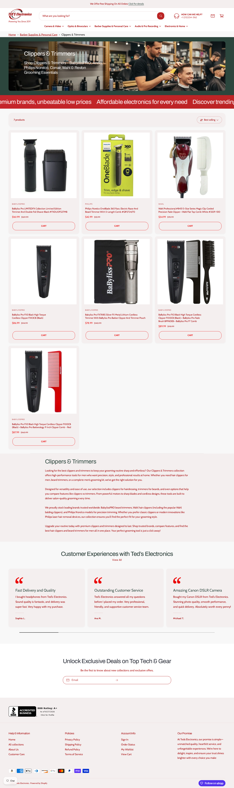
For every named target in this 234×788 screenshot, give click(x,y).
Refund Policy (72, 749)
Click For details (136, 3)
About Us (14, 749)
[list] (117, 599)
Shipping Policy (73, 744)
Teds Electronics (22, 783)
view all (117, 559)
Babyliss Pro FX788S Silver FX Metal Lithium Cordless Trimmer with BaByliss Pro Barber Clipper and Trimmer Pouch (115, 316)
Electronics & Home (175, 26)
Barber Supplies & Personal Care (111, 26)
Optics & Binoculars (78, 26)
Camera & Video (52, 26)
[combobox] (102, 15)
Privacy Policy (72, 739)
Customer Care (17, 754)
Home (12, 34)
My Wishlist (127, 749)
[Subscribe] (117, 680)
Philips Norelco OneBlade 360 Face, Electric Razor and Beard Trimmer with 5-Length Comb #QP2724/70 (111, 210)
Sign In (124, 739)
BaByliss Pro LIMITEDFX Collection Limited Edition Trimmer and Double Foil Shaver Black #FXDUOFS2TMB (39, 210)
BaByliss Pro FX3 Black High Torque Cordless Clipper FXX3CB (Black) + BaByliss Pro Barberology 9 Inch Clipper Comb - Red (41, 426)
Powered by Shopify (38, 783)
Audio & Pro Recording (146, 26)
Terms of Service (74, 754)
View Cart (126, 754)
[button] (221, 15)
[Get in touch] (212, 15)
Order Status (128, 744)
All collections (16, 744)
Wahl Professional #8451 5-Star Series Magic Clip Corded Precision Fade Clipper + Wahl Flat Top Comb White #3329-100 (189, 210)
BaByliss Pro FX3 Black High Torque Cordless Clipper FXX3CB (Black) (29, 316)
